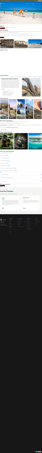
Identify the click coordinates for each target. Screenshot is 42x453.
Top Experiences (28, 218)
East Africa (10, 226)
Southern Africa (11, 218)
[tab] (5, 77)
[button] (2, 37)
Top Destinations (20, 218)
